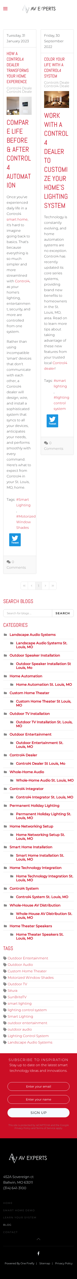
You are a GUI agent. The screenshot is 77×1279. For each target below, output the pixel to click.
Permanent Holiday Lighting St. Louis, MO (43, 816)
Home (8, 1203)
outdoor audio (20, 1029)
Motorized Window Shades (26, 522)
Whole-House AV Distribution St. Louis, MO (44, 916)
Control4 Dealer (20, 88)
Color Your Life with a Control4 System (54, 67)
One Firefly (27, 1263)
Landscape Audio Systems (33, 635)
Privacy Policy (23, 1128)
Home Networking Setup (31, 826)
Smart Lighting (23, 502)
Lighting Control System (28, 1036)
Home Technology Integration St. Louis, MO (44, 878)
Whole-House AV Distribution (35, 905)
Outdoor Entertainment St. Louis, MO (39, 745)
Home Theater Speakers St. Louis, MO (40, 936)
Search (63, 613)
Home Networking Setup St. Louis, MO (40, 837)
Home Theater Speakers (31, 926)
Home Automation (26, 676)
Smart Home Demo (19, 1210)
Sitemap (44, 1263)
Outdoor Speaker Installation (35, 655)
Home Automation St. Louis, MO (44, 684)
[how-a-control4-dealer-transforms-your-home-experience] (19, 106)
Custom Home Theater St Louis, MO (43, 703)
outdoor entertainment (27, 1023)
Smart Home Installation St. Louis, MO (40, 857)
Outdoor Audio (20, 965)
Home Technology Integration (36, 868)
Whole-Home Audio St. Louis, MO (45, 780)
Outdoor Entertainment (31, 734)
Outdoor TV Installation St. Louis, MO (44, 724)
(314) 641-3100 (14, 1188)
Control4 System (24, 888)
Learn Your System (20, 1217)
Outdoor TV (17, 984)
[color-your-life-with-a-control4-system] (56, 99)
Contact (10, 1232)
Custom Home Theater (29, 693)
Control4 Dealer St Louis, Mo (30, 91)
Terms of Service (45, 1128)
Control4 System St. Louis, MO (42, 897)
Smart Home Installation (31, 847)
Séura (12, 990)
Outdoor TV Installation (30, 714)
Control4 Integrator (27, 789)
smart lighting (60, 383)
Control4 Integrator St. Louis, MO (44, 797)
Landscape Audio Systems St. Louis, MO (41, 645)
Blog (7, 1224)
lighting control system (61, 403)
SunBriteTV (17, 997)
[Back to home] (38, 8)
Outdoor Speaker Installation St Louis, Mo (43, 666)
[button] (5, 8)
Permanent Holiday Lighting (34, 806)
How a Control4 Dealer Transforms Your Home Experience (18, 67)
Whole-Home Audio (27, 772)
